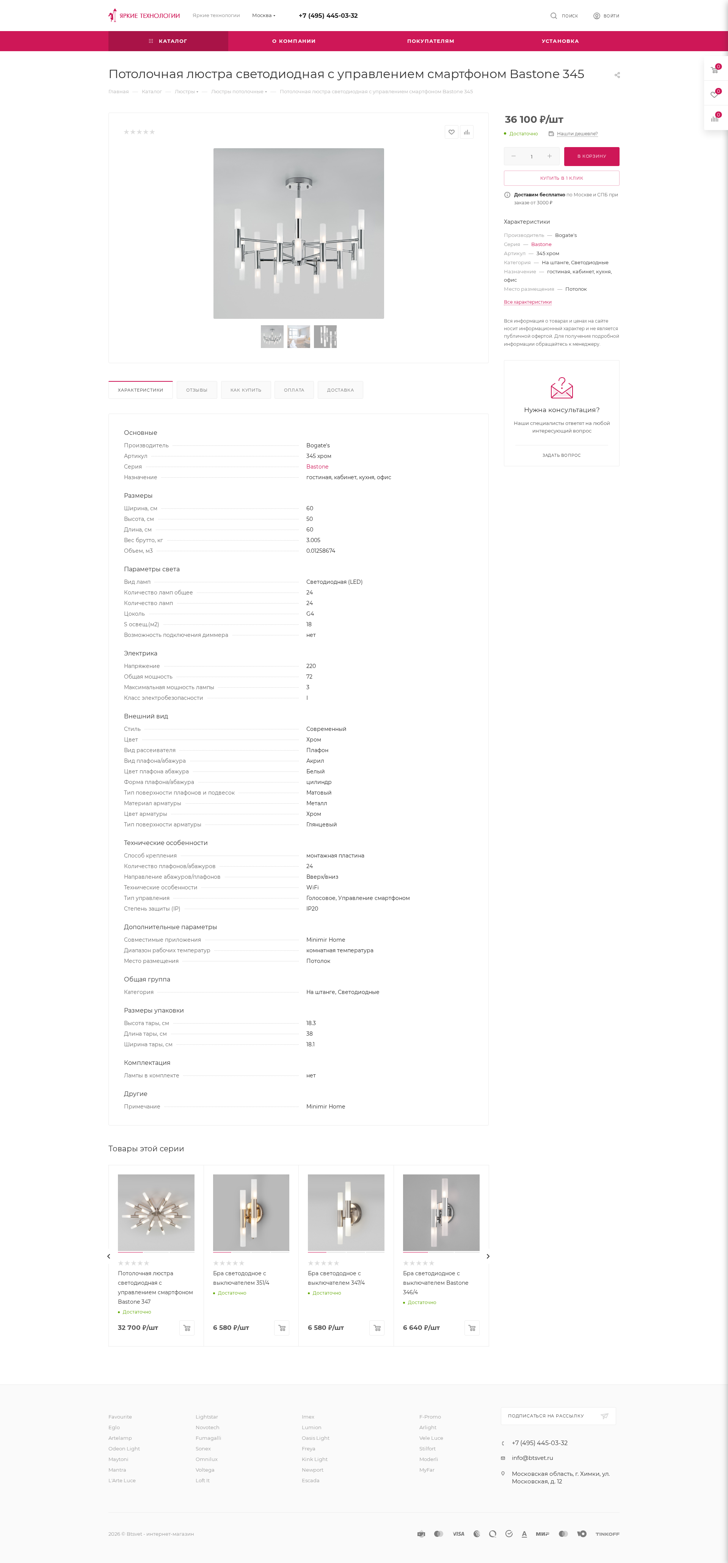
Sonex (203, 1448)
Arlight (427, 1427)
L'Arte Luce (122, 1480)
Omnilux (207, 1459)
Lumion (312, 1427)
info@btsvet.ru (532, 1457)
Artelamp (120, 1438)
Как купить (246, 390)
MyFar (427, 1470)
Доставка (340, 390)
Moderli (428, 1459)
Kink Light (315, 1459)
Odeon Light (124, 1448)
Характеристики (140, 390)
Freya (308, 1448)
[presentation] (108, 1256)
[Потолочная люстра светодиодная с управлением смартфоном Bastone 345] (299, 233)
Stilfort (427, 1448)
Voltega (205, 1470)
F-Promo (430, 1417)
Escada (311, 1480)
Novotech (208, 1427)
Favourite (120, 1417)
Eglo (114, 1427)
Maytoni (118, 1459)
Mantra (117, 1470)
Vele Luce (431, 1438)
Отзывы (197, 390)
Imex (308, 1417)
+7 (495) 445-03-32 (328, 15)
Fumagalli (208, 1438)
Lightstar (207, 1417)
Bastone (317, 466)
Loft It (203, 1480)
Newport (312, 1470)
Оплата (294, 390)
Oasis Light (315, 1438)
